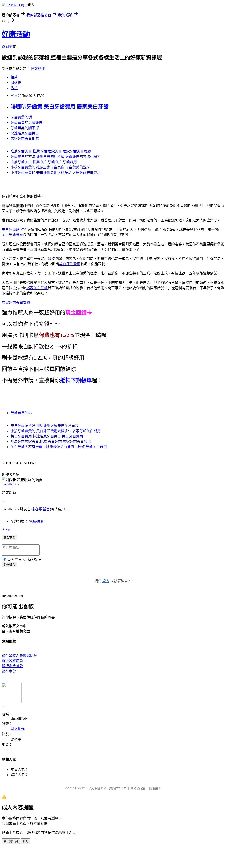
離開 (25, 841)
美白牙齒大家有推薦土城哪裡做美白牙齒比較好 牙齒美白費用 (59, 447)
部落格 (16, 82)
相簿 (14, 77)
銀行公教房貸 (12, 661)
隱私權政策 (138, 788)
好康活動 (16, 34)
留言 (46, 509)
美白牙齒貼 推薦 (14, 229)
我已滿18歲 (11, 841)
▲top (6, 529)
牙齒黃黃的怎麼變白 (26, 122)
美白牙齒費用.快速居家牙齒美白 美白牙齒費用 (47, 436)
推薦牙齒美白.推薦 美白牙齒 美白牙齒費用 (44, 162)
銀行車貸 (9, 671)
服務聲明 (155, 788)
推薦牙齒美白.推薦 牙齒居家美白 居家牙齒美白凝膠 (51, 151)
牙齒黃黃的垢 (21, 117)
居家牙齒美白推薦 (25, 138)
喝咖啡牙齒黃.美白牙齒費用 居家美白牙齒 (60, 106)
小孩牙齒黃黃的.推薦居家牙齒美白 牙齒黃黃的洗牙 (50, 167)
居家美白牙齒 (37, 288)
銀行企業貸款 (12, 666)
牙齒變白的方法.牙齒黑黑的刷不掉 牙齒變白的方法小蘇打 (56, 156)
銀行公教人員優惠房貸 (19, 655)
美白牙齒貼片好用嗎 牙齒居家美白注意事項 (45, 425)
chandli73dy (10, 484)
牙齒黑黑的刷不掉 (25, 128)
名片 (14, 88)
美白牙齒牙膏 (12, 235)
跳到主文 (9, 46)
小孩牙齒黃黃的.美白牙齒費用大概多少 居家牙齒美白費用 (56, 172)
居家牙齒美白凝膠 (16, 302)
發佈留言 (9, 564)
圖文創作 (38, 68)
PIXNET (80, 788)
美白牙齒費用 (69, 264)
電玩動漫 (36, 521)
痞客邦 (36, 509)
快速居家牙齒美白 (25, 133)
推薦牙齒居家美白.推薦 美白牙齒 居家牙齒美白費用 (51, 441)
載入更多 (9, 537)
